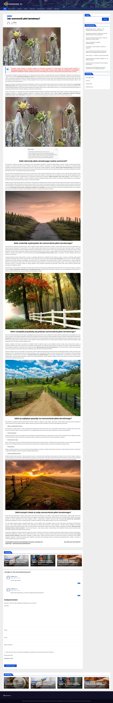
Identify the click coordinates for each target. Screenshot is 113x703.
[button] (55, 150)
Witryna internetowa (8, 644)
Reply (79, 583)
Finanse (20, 8)
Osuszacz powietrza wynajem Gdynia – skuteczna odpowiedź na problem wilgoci (42, 562)
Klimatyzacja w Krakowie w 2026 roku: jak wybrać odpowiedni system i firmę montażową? (16, 562)
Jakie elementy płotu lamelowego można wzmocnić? (39, 151)
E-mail (5, 637)
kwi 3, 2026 (35, 686)
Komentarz (6, 605)
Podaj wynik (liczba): (8, 655)
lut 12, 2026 (62, 686)
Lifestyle (32, 8)
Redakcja (56, 8)
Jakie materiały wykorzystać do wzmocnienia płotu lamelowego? (41, 153)
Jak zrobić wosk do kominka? (72, 542)
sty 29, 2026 (89, 686)
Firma (25, 8)
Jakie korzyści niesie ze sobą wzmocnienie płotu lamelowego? (41, 157)
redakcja (14, 22)
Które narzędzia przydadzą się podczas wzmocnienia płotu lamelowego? (43, 154)
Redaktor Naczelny (16, 564)
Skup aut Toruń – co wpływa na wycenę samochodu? (97, 55)
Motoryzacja (41, 8)
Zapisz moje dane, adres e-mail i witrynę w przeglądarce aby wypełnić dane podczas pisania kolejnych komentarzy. (30, 652)
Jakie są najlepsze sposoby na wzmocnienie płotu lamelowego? (41, 156)
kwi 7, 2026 (8, 686)
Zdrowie (49, 8)
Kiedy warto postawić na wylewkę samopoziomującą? (68, 561)
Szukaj (87, 15)
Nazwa (6, 630)
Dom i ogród (11, 8)
